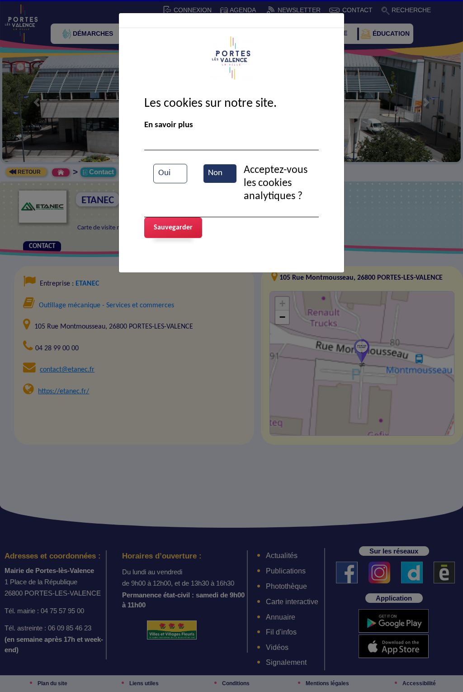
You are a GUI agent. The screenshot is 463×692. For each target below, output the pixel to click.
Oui (164, 173)
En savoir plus (168, 125)
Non (215, 173)
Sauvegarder (173, 227)
